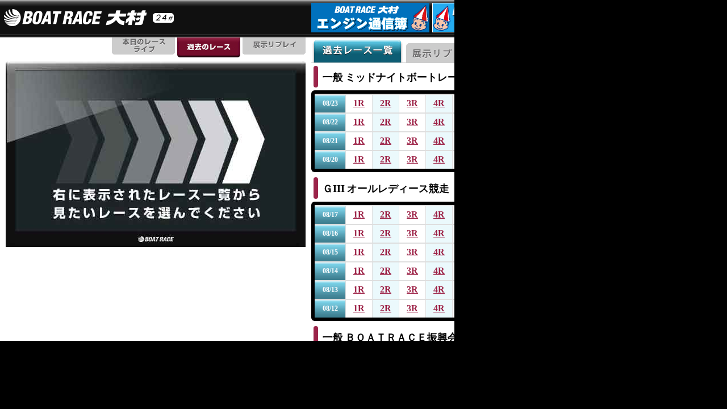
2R (385, 103)
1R (359, 103)
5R (465, 103)
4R (439, 103)
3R (412, 103)
